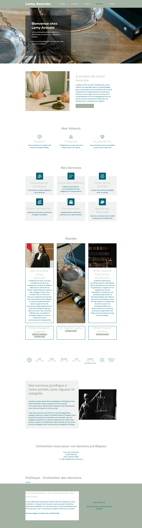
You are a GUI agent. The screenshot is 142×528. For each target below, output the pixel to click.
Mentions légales (31, 513)
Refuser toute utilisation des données (99, 507)
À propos (74, 4)
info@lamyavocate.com (74, 459)
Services (99, 4)
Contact (112, 4)
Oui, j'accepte (99, 502)
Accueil (62, 4)
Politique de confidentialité (49, 513)
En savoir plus (85, 106)
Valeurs (87, 4)
